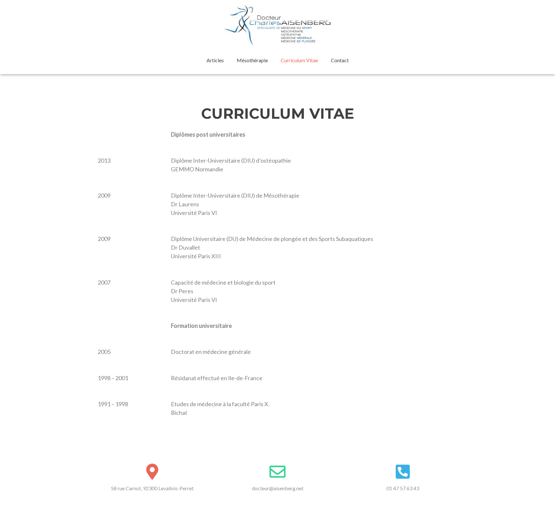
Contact (340, 60)
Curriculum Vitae (299, 60)
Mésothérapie (252, 60)
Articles (215, 60)
